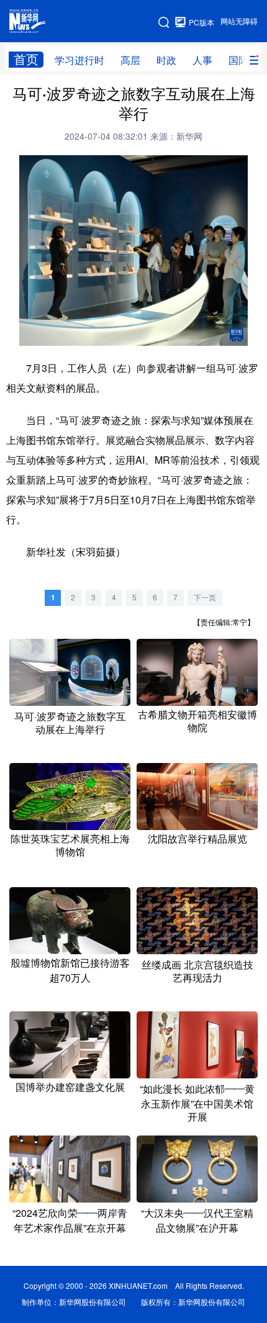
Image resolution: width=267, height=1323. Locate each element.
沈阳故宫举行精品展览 (197, 839)
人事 (202, 60)
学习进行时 (79, 60)
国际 (238, 60)
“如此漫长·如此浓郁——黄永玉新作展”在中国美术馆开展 (197, 1103)
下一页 (205, 598)
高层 (130, 60)
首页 (26, 59)
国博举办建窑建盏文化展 (70, 1087)
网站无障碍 (239, 21)
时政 (166, 60)
